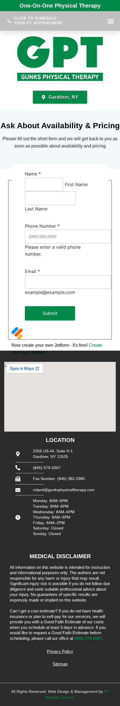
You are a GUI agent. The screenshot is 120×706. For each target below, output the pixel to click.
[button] (110, 21)
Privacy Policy (60, 651)
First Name (76, 184)
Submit (50, 313)
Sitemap (60, 664)
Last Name (36, 208)
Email (32, 271)
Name (33, 174)
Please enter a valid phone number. (53, 250)
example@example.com (50, 292)
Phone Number (42, 226)
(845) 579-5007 (88, 638)
